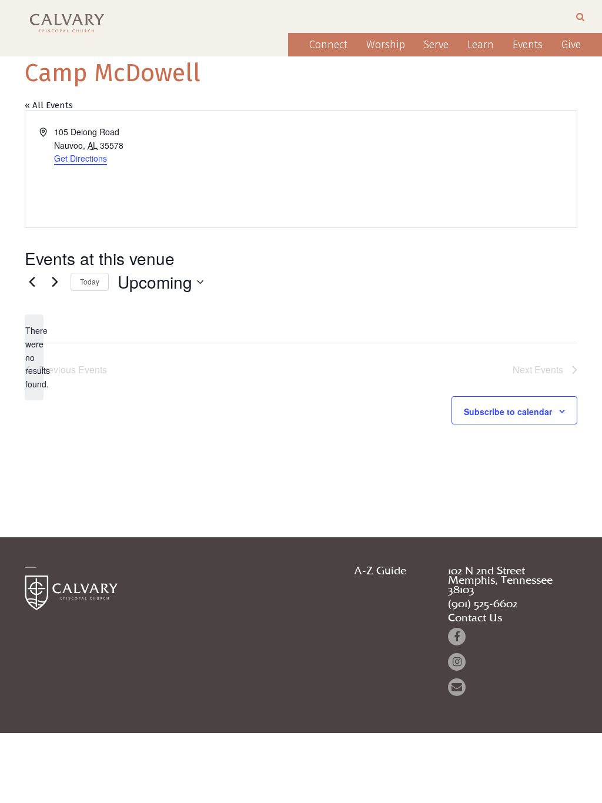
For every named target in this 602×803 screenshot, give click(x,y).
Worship (385, 44)
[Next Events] (55, 282)
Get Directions (80, 158)
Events (528, 44)
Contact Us (475, 618)
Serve (436, 44)
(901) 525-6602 (482, 604)
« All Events (49, 105)
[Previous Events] (32, 282)
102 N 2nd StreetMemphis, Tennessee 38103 (500, 581)
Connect (328, 44)
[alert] (34, 357)
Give (571, 44)
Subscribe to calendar (508, 411)
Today (89, 281)
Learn (480, 44)
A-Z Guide (380, 571)
